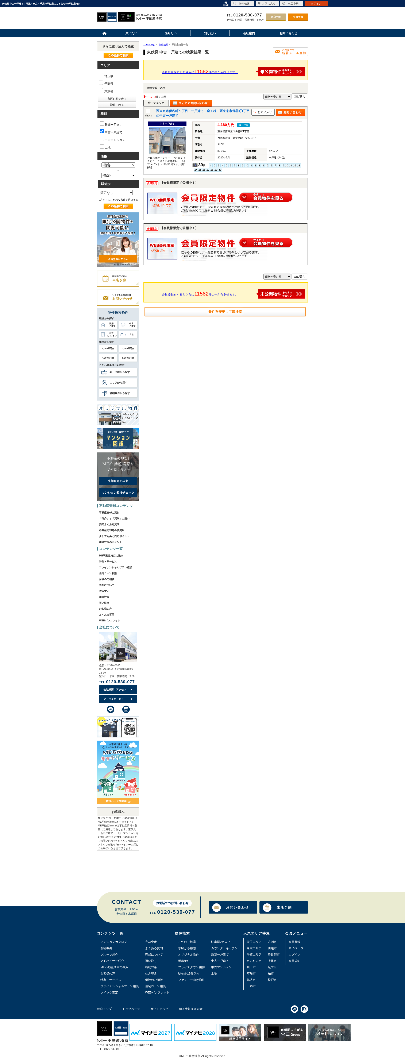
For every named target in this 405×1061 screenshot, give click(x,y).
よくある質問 (106, 614)
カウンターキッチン (224, 948)
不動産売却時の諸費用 (111, 530)
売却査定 (151, 942)
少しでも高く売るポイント (114, 536)
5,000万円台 (128, 358)
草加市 (251, 973)
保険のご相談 (106, 579)
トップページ (131, 1009)
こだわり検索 (187, 942)
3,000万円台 (128, 348)
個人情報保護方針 (190, 1009)
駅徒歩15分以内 (188, 973)
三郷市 (251, 986)
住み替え (104, 591)
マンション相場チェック (118, 492)
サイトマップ (159, 1009)
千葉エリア (254, 954)
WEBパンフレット (109, 620)
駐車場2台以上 (221, 942)
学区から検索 (187, 948)
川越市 (272, 948)
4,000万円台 (108, 358)
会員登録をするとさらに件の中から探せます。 (200, 71)
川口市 (251, 967)
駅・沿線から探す (120, 372)
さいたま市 (254, 960)
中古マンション (115, 140)
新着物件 (184, 960)
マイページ (296, 948)
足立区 (272, 967)
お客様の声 (105, 608)
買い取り (104, 602)
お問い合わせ (237, 907)
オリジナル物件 (188, 954)
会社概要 (106, 948)
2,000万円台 (108, 348)
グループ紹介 (109, 954)
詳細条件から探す (120, 393)
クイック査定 (109, 992)
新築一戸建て (113, 124)
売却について (106, 585)
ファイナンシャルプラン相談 (115, 567)
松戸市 (272, 979)
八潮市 (272, 942)
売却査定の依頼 (118, 481)
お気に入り (269, 3)
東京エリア (254, 948)
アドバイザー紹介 (114, 699)
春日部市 (274, 954)
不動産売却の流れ (109, 512)
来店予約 (276, 16)
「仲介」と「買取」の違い (114, 518)
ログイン (294, 954)
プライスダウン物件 (191, 967)
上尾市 (272, 960)
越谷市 (251, 979)
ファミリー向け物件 (191, 979)
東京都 (108, 91)
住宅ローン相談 (108, 573)
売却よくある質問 (109, 524)
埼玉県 (108, 76)
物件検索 (244, 3)
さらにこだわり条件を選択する (120, 199)
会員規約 (294, 960)
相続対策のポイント (110, 542)
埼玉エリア (254, 942)
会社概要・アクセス (115, 689)
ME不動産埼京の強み (111, 555)
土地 (108, 147)
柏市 (271, 973)
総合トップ (104, 1009)
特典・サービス (108, 561)
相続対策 (104, 596)
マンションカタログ (113, 942)
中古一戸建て (113, 132)
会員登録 (298, 16)
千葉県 (108, 83)
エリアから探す (118, 382)
